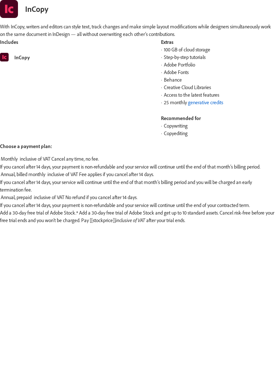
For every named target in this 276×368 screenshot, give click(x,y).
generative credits (205, 102)
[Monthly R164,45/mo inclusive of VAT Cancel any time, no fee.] (138, 159)
